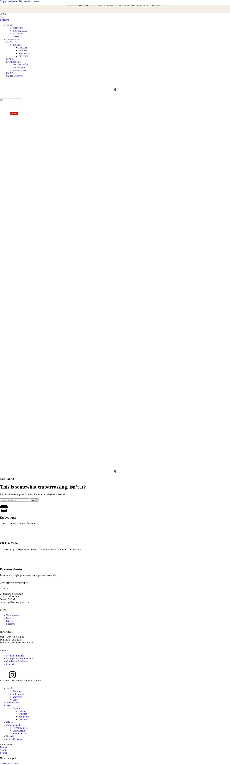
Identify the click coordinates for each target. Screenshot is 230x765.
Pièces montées (20, 65)
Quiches (23, 51)
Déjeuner (17, 45)
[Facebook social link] (4, 11)
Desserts (23, 56)
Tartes (16, 36)
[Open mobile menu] (115, 95)
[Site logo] (4, 19)
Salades (23, 48)
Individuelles (20, 31)
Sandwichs (24, 53)
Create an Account (9, 763)
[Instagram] (12, 675)
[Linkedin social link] (21, 11)
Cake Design (19, 67)
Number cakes (20, 70)
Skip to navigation (9, 1)
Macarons (18, 34)
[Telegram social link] (27, 11)
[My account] (115, 83)
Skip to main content (29, 1)
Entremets (18, 28)
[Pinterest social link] (15, 11)
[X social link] (10, 11)
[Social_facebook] (4, 675)
